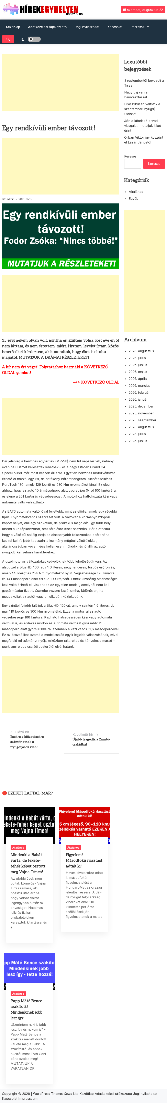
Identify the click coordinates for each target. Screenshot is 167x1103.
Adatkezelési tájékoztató (47, 27)
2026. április (138, 379)
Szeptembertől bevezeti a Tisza (144, 82)
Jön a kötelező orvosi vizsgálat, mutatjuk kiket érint (142, 126)
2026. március (139, 386)
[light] (28, 39)
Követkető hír (83, 734)
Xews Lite (71, 1094)
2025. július (137, 434)
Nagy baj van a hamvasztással (135, 94)
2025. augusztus (141, 427)
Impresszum (140, 27)
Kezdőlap (13, 27)
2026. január (138, 399)
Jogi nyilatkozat (87, 27)
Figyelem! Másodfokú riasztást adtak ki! (84, 861)
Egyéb (133, 199)
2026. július (137, 358)
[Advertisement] (60, 82)
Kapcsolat (115, 27)
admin (10, 199)
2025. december (141, 406)
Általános (136, 192)
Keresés (130, 156)
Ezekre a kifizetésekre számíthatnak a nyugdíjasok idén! (27, 742)
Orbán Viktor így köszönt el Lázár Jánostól (143, 139)
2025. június (138, 441)
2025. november (141, 413)
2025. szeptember (142, 420)
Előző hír (22, 732)
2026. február (139, 392)
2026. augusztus (141, 351)
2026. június (138, 365)
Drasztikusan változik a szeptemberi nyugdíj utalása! (142, 109)
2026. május (138, 372)
